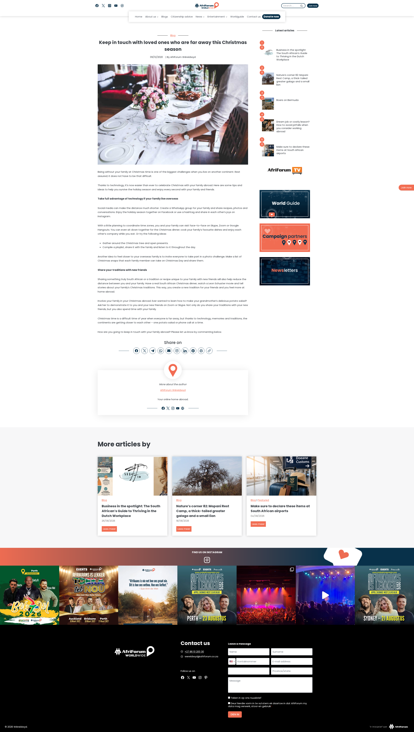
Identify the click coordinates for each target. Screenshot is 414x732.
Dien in (235, 714)
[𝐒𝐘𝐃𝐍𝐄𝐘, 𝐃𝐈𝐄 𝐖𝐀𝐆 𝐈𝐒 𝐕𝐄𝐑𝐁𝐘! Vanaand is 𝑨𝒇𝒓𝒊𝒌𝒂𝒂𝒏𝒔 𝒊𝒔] (384, 595)
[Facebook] (97, 6)
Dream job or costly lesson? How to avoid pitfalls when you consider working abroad (293, 126)
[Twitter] (103, 6)
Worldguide (237, 16)
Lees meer (110, 529)
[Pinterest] (122, 6)
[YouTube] (116, 6)
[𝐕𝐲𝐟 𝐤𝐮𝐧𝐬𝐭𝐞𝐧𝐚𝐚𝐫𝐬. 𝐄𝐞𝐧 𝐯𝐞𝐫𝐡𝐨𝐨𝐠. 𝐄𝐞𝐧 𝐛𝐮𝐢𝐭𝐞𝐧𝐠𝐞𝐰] (88, 595)
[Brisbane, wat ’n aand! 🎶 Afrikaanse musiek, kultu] (266, 595)
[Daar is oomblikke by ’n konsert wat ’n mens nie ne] (325, 595)
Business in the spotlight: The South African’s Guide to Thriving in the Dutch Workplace (291, 54)
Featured (263, 500)
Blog (172, 35)
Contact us (254, 16)
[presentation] (268, 54)
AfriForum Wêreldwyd (173, 390)
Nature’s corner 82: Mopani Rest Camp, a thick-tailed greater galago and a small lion (292, 79)
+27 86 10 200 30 (194, 651)
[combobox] (232, 661)
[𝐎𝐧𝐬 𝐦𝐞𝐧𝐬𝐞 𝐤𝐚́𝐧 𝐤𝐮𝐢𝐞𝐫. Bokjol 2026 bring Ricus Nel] (29, 595)
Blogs (164, 16)
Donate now (271, 16)
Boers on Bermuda (287, 100)
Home (138, 16)
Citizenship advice (182, 16)
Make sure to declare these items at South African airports (293, 150)
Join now (313, 5)
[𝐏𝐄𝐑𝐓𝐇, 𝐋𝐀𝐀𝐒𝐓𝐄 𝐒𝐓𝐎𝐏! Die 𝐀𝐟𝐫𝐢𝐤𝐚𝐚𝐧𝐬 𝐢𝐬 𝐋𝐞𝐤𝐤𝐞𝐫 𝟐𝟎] (207, 595)
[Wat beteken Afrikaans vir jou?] (147, 595)
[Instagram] (109, 6)
